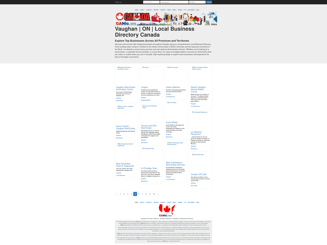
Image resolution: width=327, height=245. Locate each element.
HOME (136, 10)
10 (154, 194)
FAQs (197, 10)
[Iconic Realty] (176, 110)
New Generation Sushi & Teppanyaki (125, 164)
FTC (185, 10)
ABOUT (142, 10)
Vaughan (118, 98)
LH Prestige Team (149, 168)
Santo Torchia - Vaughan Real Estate (125, 127)
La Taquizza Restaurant (196, 132)
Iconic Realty (172, 122)
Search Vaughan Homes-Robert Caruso (198, 89)
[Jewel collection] (176, 74)
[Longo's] (151, 74)
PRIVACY (163, 10)
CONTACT (149, 10)
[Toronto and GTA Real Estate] (151, 113)
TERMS (180, 10)
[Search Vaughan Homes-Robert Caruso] (201, 74)
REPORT (156, 10)
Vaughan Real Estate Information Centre (125, 88)
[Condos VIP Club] (201, 162)
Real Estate (119, 100)
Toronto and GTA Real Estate (148, 126)
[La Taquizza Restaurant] (201, 119)
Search (209, 2)
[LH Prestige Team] (151, 156)
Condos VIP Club (198, 174)
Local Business (170, 96)
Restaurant (194, 149)
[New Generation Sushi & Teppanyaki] (126, 151)
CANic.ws (118, 2)
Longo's (144, 87)
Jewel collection (173, 87)
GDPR (169, 10)
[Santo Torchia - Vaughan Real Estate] (126, 114)
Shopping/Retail (145, 100)
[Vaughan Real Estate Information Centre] (126, 74)
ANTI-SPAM (191, 10)
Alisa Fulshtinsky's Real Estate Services (175, 163)
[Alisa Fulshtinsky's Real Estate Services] (176, 150)
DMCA (174, 10)
